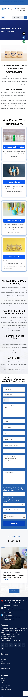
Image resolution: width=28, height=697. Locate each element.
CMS (2, 666)
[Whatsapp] (2, 645)
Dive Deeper (6, 579)
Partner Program (5, 682)
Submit (13, 523)
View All (13, 591)
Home (2, 31)
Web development (5, 663)
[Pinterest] (2, 648)
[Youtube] (15, 645)
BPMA (2, 661)
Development (18, 572)
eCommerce (3, 659)
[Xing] (19, 645)
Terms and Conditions (6, 689)
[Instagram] (11, 645)
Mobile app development (7, 657)
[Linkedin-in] (23, 645)
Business (3, 680)
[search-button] (25, 17)
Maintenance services (6, 668)
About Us (3, 678)
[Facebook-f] (6, 645)
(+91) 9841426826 (21, 10)
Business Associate (5, 685)
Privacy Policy (4, 687)
